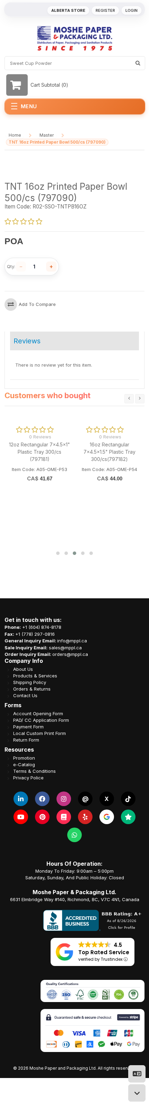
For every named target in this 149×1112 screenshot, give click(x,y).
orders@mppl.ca (70, 654)
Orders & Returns (32, 688)
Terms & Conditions (34, 771)
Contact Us (25, 695)
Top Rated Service (103, 952)
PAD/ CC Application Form (41, 720)
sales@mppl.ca (65, 647)
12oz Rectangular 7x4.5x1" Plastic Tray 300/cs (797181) (39, 452)
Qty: (11, 266)
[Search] (138, 63)
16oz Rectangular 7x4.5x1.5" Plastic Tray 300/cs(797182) (109, 452)
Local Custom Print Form (39, 733)
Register (105, 10)
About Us (23, 669)
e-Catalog (24, 764)
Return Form (26, 739)
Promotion (24, 757)
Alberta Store (68, 10)
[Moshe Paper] (74, 38)
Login (131, 10)
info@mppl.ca (72, 640)
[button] (58, 553)
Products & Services (35, 675)
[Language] (137, 1074)
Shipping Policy (29, 682)
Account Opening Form (38, 713)
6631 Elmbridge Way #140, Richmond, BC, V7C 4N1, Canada (74, 899)
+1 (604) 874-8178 (41, 627)
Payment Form (28, 726)
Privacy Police (28, 777)
